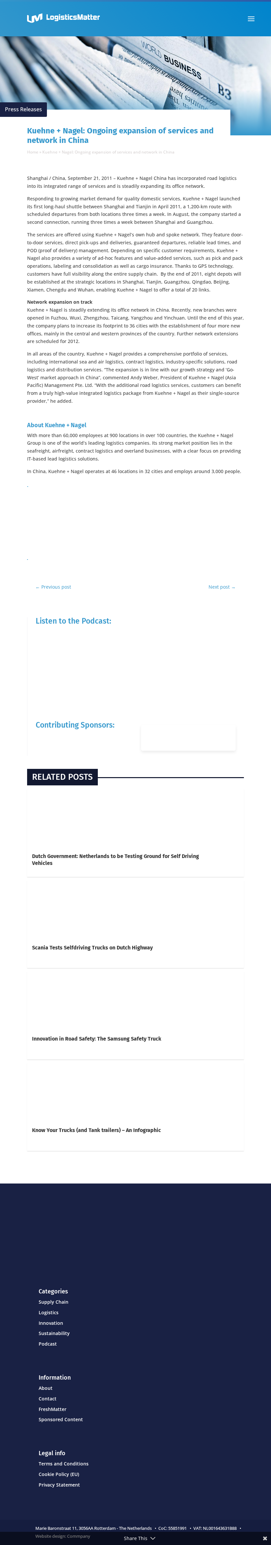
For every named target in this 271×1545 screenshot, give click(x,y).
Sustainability (54, 1333)
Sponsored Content (61, 1419)
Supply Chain (53, 1302)
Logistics (48, 1312)
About (46, 1388)
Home (32, 152)
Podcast (48, 1344)
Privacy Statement (59, 1485)
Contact (48, 1398)
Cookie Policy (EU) (59, 1474)
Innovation (51, 1323)
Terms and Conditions (64, 1463)
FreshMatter (52, 1409)
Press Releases (23, 109)
